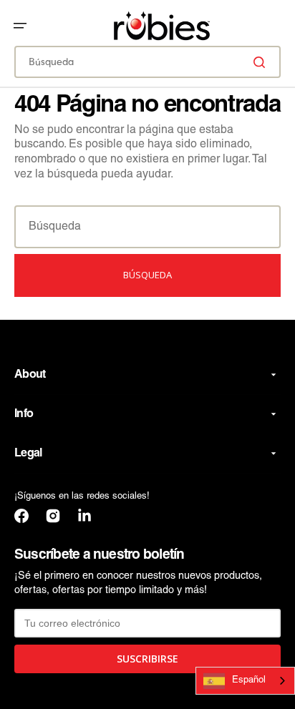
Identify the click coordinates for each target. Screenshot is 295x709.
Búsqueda (147, 274)
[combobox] (147, 62)
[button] (20, 25)
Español (249, 680)
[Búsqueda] (262, 62)
